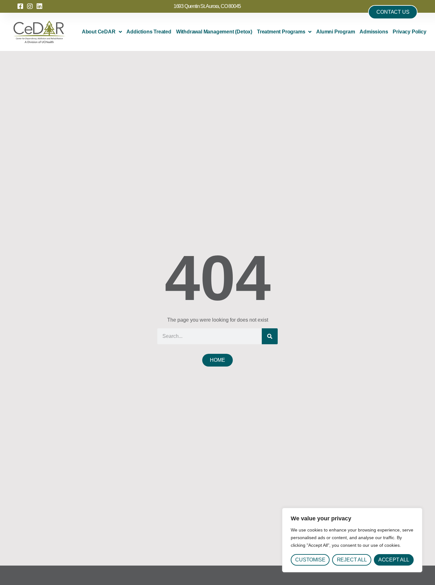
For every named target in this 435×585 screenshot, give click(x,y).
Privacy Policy (409, 31)
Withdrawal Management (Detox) (214, 31)
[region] (352, 540)
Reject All (352, 559)
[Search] (270, 336)
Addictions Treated (148, 31)
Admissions (374, 31)
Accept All (393, 559)
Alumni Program (335, 31)
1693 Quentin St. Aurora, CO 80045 (207, 6)
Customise (310, 559)
